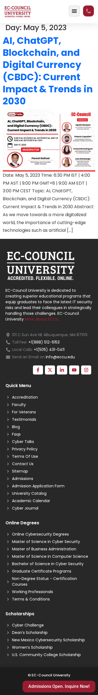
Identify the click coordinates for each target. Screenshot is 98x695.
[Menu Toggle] (74, 11)
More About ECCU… (43, 319)
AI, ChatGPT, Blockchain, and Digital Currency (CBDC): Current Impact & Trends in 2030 (48, 71)
